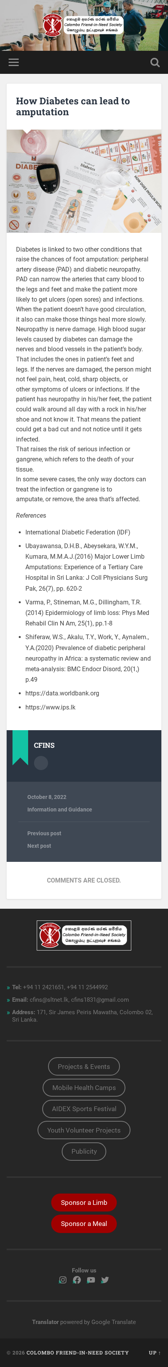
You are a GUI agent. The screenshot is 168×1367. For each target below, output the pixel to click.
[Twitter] (105, 1280)
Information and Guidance (59, 809)
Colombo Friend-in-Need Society (78, 1352)
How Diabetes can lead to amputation (73, 106)
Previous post (44, 833)
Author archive (41, 763)
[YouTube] (91, 1280)
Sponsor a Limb (84, 1202)
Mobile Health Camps (84, 1088)
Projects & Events (84, 1066)
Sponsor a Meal (84, 1224)
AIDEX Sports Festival (84, 1109)
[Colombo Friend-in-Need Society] (84, 25)
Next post (39, 846)
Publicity (84, 1151)
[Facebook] (77, 1280)
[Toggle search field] (155, 62)
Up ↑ (155, 1352)
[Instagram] (63, 1280)
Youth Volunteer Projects (84, 1130)
